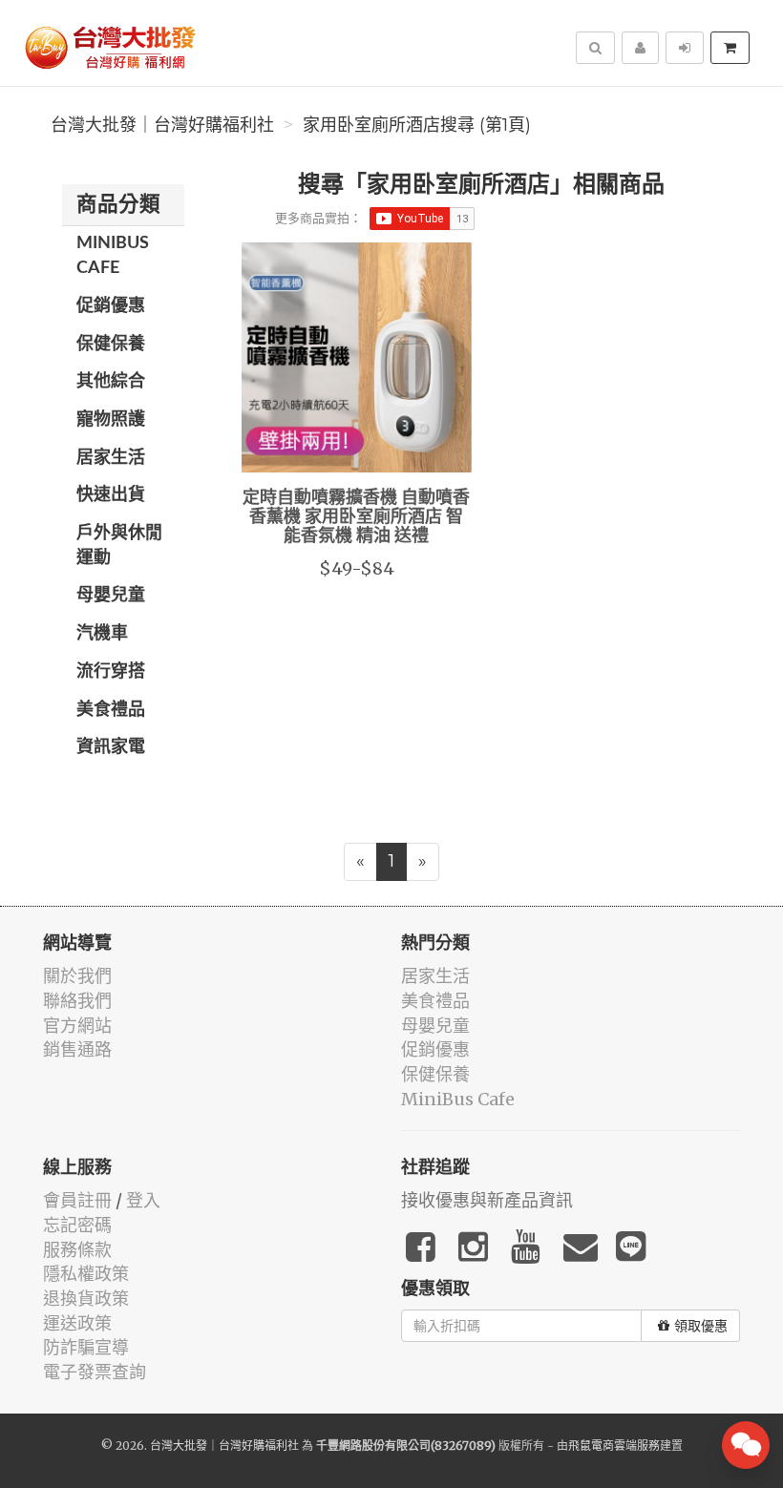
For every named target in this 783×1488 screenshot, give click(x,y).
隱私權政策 (86, 1274)
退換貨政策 (86, 1299)
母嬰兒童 (110, 595)
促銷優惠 (110, 306)
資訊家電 (110, 747)
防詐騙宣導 (86, 1347)
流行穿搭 (110, 672)
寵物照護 (110, 420)
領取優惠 (701, 1325)
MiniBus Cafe (112, 256)
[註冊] (640, 47)
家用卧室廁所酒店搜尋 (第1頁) (417, 125)
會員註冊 (77, 1200)
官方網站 (77, 1026)
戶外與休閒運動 (119, 546)
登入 (143, 1200)
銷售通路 (77, 1049)
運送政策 (77, 1323)
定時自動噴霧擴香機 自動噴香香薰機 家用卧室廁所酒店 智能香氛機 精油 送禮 (356, 517)
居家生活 (110, 458)
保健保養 (110, 344)
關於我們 (77, 976)
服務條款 (77, 1250)
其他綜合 (110, 381)
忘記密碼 (77, 1225)
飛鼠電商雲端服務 (614, 1445)
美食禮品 (110, 710)
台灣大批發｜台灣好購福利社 (162, 125)
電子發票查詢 (94, 1372)
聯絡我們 (77, 1001)
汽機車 (102, 633)
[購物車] (730, 47)
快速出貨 (110, 495)
